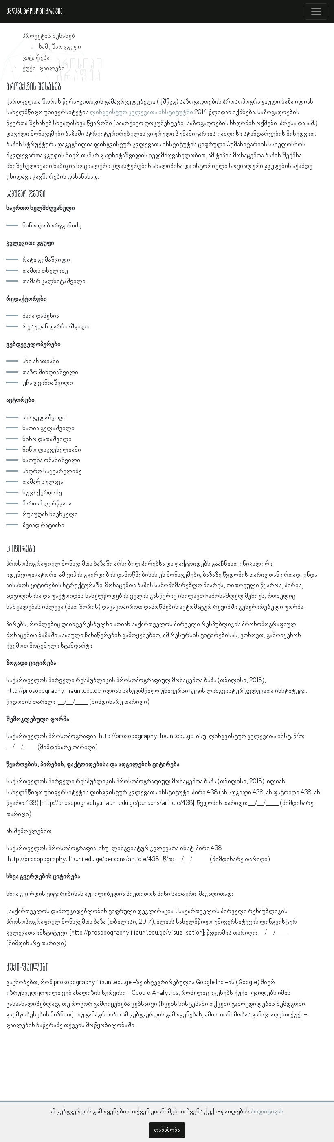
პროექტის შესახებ (48, 36)
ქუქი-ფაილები (43, 68)
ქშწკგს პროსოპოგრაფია (35, 11)
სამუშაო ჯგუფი (60, 47)
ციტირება (36, 58)
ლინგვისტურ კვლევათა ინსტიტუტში (141, 112)
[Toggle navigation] (316, 11)
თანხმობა (167, 1130)
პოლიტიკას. (268, 1112)
